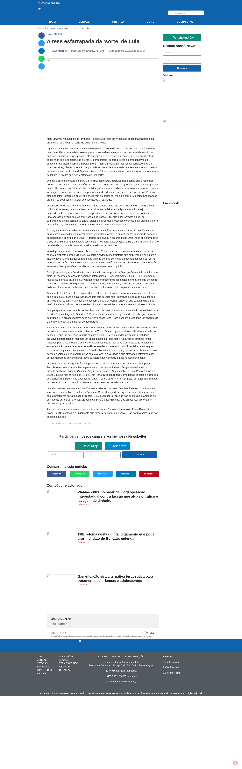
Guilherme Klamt (171, 673)
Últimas (84, 21)
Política (118, 21)
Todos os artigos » (58, 624)
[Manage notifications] (235, 763)
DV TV (150, 21)
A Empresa (65, 666)
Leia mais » (83, 504)
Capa (52, 21)
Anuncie (64, 660)
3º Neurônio (66, 656)
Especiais (43, 666)
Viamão (88, 424)
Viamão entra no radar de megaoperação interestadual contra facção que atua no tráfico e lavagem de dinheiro (118, 496)
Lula (52, 424)
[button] (41, 35)
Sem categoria (51, 28)
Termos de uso (68, 663)
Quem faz (65, 670)
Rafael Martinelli (74, 424)
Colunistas (185, 21)
